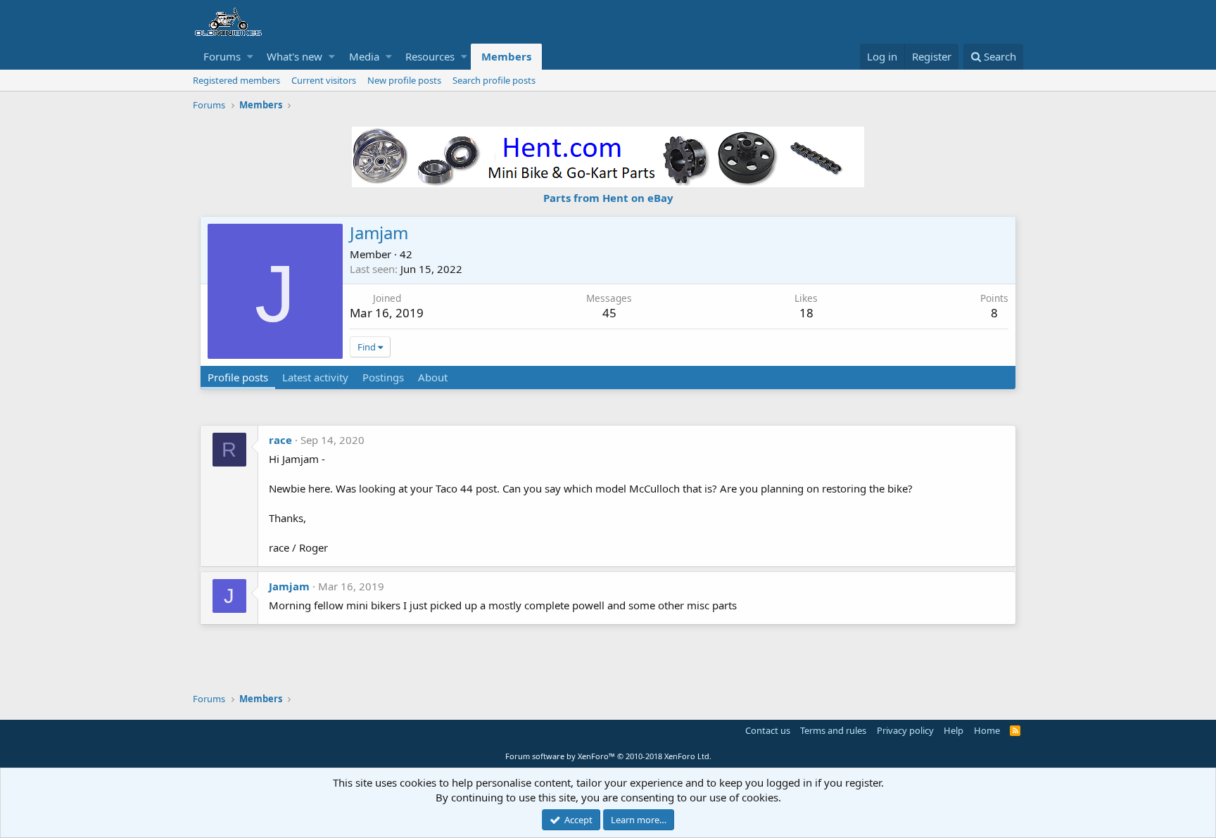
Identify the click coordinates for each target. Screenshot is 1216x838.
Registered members (236, 80)
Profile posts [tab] (238, 377)
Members (506, 56)
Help (953, 730)
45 (609, 313)
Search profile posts (494, 80)
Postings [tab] (383, 377)
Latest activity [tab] (315, 377)
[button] (250, 57)
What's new (294, 56)
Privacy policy (905, 730)
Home (987, 730)
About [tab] (433, 377)
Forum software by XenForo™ (608, 756)
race (280, 440)
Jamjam (289, 586)
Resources (430, 56)
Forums (222, 56)
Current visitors (323, 80)
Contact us (767, 730)
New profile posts (404, 80)
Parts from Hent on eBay (608, 198)
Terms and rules (833, 730)
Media (364, 56)
